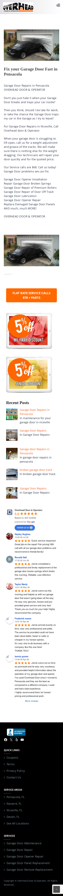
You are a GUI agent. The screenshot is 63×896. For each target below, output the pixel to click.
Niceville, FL (14, 810)
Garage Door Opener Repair (25, 856)
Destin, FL (13, 817)
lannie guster (21, 656)
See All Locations (18, 823)
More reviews (31, 700)
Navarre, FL (14, 803)
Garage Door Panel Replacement (28, 863)
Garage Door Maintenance (24, 843)
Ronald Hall (21, 557)
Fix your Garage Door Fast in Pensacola (30, 71)
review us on (23, 527)
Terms (11, 764)
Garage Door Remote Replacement (30, 869)
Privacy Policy (16, 771)
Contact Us (14, 777)
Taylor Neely (21, 584)
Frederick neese (23, 618)
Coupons (12, 757)
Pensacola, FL (15, 797)
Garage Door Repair (20, 850)
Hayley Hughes (22, 534)
